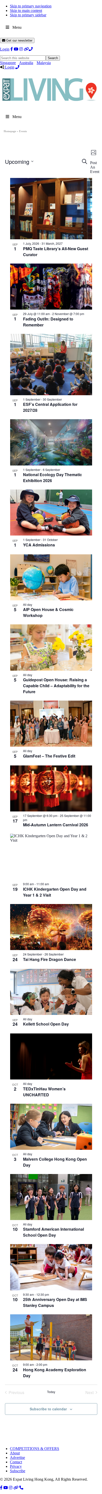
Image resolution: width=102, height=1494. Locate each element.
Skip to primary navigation (30, 6)
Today (51, 1392)
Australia (26, 63)
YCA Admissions (39, 545)
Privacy (16, 1466)
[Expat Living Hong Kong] (49, 103)
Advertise (17, 1457)
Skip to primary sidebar (28, 15)
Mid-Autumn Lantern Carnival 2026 (55, 825)
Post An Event (94, 167)
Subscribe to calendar (48, 1408)
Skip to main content (26, 10)
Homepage (10, 131)
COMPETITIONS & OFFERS (34, 1448)
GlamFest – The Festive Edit (49, 756)
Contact (16, 1462)
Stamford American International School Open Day (53, 1232)
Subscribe (17, 1471)
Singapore (8, 63)
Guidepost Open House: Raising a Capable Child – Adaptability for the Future (56, 685)
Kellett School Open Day (46, 1024)
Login (4, 49)
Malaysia (44, 63)
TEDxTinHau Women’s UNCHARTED (44, 1092)
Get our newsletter (18, 40)
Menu (17, 27)
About (15, 1453)
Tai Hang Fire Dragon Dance (49, 959)
